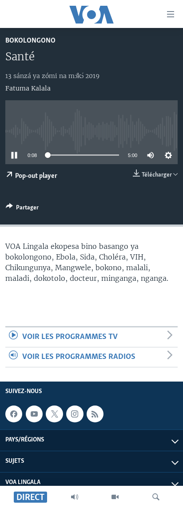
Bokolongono (30, 40)
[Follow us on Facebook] (13, 414)
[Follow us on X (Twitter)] (54, 414)
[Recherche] (156, 497)
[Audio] (74, 497)
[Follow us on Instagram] (74, 414)
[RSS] (95, 414)
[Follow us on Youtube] (34, 414)
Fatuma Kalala (28, 88)
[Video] (115, 497)
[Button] (22, 209)
